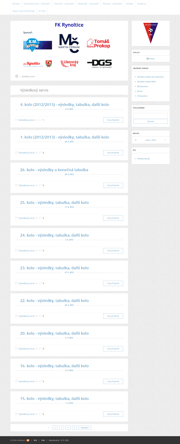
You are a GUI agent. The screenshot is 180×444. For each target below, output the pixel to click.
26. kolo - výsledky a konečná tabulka (54, 169)
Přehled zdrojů (143, 158)
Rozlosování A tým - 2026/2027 (37, 3)
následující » (85, 428)
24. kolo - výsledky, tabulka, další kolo (54, 235)
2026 (154, 140)
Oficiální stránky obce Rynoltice (150, 77)
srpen (147, 140)
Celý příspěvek (113, 120)
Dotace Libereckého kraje (23, 11)
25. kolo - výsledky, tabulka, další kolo (54, 202)
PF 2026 (42, 11)
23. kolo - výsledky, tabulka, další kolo (54, 267)
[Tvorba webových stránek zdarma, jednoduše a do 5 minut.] (27, 440)
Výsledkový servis (27, 120)
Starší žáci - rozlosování (64, 3)
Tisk (43, 440)
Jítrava (140, 91)
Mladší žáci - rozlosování (88, 3)
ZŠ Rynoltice (142, 96)
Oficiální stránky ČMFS (146, 81)
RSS (35, 440)
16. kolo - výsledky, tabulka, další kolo (54, 365)
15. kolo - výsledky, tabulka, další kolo (54, 398)
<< (136, 140)
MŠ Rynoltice (142, 86)
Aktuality (16, 3)
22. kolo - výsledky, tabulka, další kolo (54, 300)
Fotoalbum (141, 3)
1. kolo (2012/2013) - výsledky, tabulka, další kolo (64, 137)
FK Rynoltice (69, 24)
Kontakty (129, 3)
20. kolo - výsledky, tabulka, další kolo (54, 333)
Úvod (16, 76)
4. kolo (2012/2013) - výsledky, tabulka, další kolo (64, 104)
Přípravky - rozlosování (112, 3)
